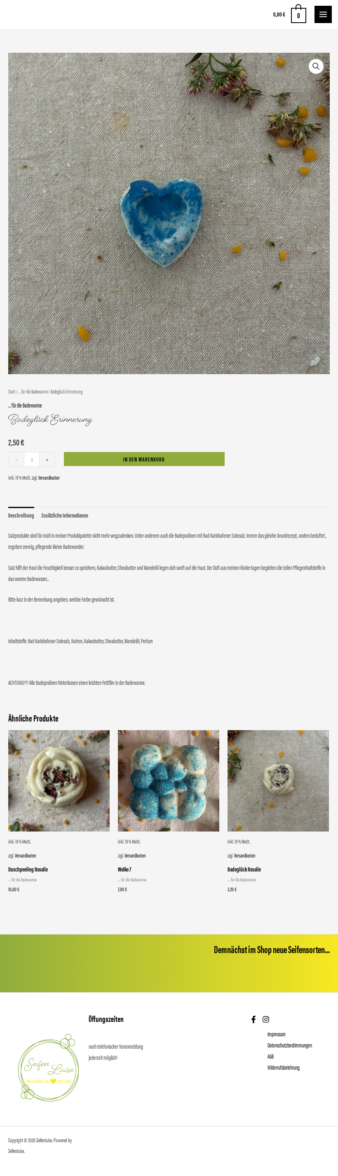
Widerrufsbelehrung (284, 1067)
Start (11, 391)
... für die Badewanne (33, 391)
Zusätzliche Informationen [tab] (64, 515)
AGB (271, 1056)
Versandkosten (49, 477)
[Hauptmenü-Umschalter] (323, 14)
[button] (316, 66)
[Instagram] (266, 1019)
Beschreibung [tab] (21, 515)
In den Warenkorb (144, 459)
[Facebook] (253, 1019)
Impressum (277, 1034)
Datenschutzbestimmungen (290, 1045)
